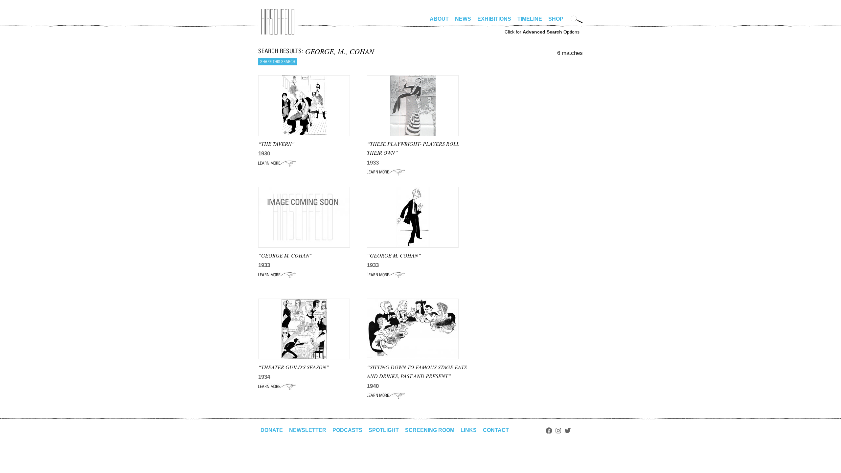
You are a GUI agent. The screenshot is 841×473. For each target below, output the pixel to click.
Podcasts (347, 430)
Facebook (549, 430)
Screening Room (429, 430)
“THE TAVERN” (276, 143)
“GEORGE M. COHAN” (285, 255)
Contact (496, 430)
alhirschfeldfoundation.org (278, 21)
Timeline (529, 19)
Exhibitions (494, 19)
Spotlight (384, 430)
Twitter (567, 430)
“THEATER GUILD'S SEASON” (293, 367)
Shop (555, 19)
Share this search (277, 61)
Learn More (277, 163)
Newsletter (307, 430)
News (463, 19)
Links (469, 430)
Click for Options (542, 31)
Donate (272, 430)
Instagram (558, 430)
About (439, 19)
